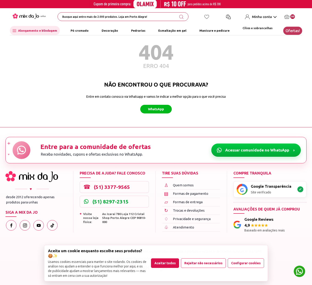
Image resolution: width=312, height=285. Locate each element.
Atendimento (179, 227)
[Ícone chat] (228, 17)
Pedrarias (138, 30)
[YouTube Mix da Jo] (38, 225)
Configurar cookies (246, 263)
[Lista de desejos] (207, 17)
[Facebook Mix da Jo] (11, 225)
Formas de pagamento (186, 193)
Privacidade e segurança (187, 218)
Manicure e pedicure (214, 30)
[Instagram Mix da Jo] (25, 225)
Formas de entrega (183, 202)
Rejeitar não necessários (203, 263)
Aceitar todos (165, 263)
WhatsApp (156, 109)
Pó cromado (80, 30)
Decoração (110, 30)
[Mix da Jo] (31, 176)
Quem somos (179, 185)
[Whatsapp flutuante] (299, 272)
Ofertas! (293, 31)
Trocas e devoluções (184, 210)
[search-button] (181, 17)
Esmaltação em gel (172, 30)
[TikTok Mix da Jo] (52, 225)
